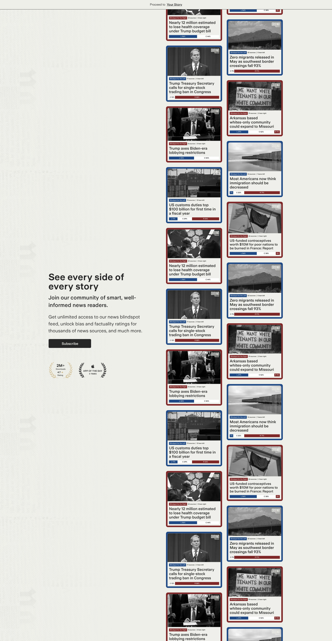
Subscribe (70, 344)
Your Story (174, 4)
